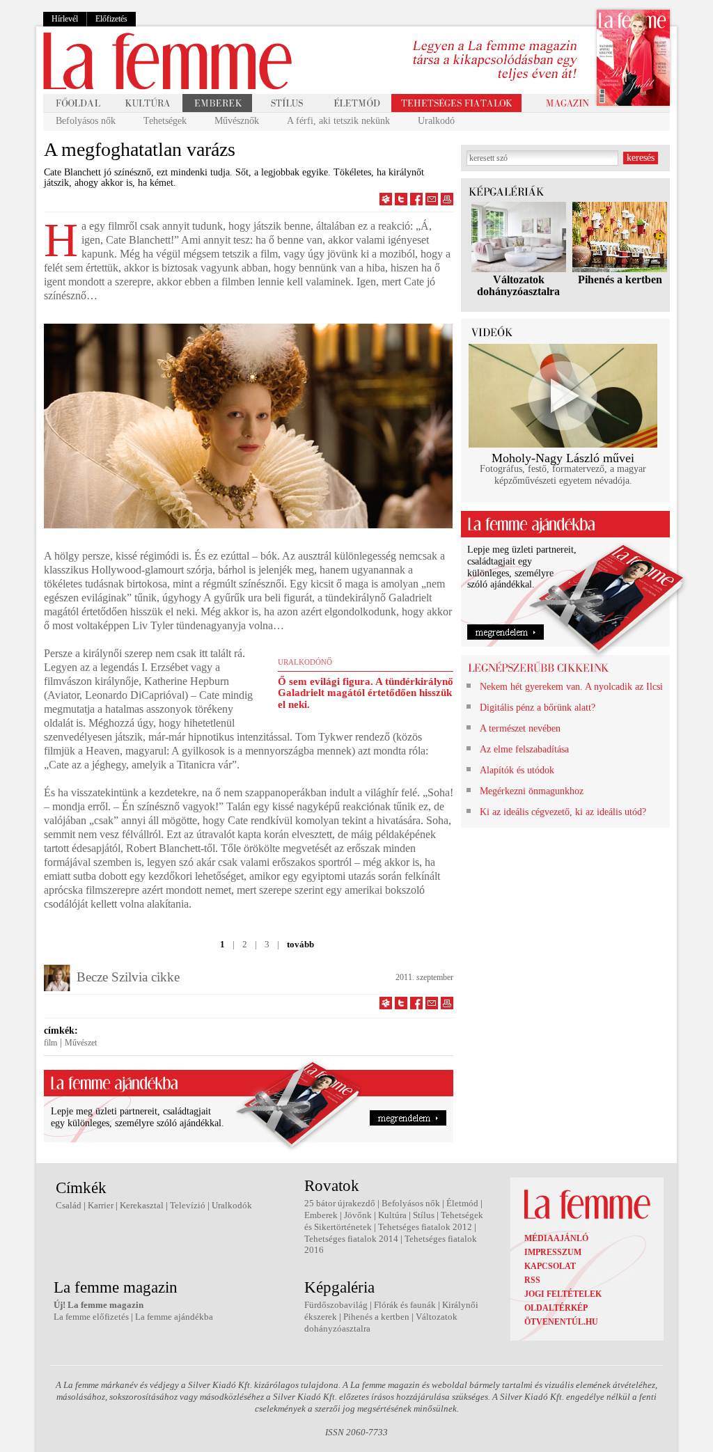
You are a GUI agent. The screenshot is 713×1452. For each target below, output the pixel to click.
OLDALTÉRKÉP (556, 1308)
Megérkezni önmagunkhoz (531, 791)
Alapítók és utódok (517, 770)
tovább (300, 944)
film (50, 1043)
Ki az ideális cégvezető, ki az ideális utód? (563, 812)
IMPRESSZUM (552, 1252)
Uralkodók (232, 1205)
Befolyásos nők (86, 121)
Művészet (81, 1043)
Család (68, 1205)
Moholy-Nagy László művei (563, 458)
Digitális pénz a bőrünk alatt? (537, 707)
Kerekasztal (142, 1205)
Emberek (321, 1215)
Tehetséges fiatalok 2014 (351, 1238)
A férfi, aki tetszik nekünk (338, 121)
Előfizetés (111, 19)
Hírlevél (65, 19)
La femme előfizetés (91, 1316)
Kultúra (392, 1215)
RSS (532, 1280)
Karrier (100, 1205)
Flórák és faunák (405, 1305)
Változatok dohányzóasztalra (518, 285)
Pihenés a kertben (620, 279)
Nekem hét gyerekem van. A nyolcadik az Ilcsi (571, 686)
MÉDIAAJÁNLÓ (556, 1238)
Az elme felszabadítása (524, 749)
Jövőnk (358, 1215)
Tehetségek (165, 121)
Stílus (423, 1215)
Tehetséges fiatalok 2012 (425, 1227)
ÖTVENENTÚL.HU (561, 1322)
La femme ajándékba (174, 1316)
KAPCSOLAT (550, 1266)
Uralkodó (436, 121)
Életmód (462, 1203)
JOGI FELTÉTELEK (563, 1294)
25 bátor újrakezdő (339, 1203)
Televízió (187, 1205)
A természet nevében (520, 728)
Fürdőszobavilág (336, 1305)
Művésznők (236, 121)
